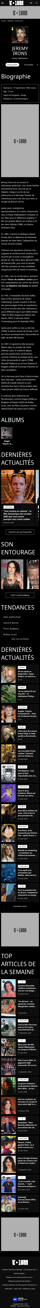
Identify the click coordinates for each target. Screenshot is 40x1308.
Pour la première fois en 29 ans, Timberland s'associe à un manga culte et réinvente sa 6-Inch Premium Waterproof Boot (27, 896)
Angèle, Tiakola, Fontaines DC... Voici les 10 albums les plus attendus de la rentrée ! (28, 716)
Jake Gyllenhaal (12, 617)
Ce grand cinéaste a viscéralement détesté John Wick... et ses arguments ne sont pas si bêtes (27, 1088)
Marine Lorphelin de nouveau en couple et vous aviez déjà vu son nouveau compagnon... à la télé (28, 1104)
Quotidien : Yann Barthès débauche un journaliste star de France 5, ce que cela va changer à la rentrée (27, 1128)
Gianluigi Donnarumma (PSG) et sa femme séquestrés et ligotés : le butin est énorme (27, 1202)
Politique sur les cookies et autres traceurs (19, 1277)
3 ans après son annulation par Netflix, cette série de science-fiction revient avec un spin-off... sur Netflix (27, 876)
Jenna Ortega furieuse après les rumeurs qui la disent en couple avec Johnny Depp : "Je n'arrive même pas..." (28, 1163)
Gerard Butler (11, 622)
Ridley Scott (10, 634)
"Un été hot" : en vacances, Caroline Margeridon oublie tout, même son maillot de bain (26, 1006)
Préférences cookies (29, 1289)
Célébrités (10, 21)
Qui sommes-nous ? (30, 1270)
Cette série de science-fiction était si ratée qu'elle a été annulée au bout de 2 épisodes (27, 735)
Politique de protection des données (19, 1281)
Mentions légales (19, 1273)
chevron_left (2, 64)
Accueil (3, 21)
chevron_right (37, 64)
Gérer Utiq (17, 1289)
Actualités (28, 64)
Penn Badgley (11, 628)
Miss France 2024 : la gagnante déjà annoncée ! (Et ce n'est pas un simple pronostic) (27, 1065)
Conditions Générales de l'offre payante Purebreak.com (19, 1285)
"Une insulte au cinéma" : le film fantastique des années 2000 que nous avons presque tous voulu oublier (17, 515)
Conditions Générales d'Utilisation (12, 1270)
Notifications (9, 1289)
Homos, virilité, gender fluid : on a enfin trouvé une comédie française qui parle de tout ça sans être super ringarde (27, 1148)
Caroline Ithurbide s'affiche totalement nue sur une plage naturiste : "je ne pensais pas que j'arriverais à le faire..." (27, 993)
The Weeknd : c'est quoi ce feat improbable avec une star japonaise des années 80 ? (27, 776)
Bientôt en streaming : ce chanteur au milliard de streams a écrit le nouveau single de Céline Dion (27, 855)
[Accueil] (16, 3)
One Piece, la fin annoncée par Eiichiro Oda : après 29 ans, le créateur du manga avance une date (27, 835)
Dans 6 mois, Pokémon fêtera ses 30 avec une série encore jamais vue (26, 794)
